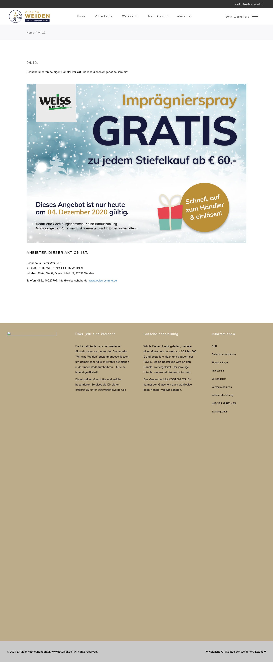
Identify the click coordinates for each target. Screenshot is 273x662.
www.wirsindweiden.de (112, 389)
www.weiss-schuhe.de (103, 280)
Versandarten (219, 379)
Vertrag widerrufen (222, 387)
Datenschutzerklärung (224, 354)
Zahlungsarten (220, 411)
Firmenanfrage (220, 362)
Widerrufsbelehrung (222, 395)
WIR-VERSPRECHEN (224, 403)
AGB (214, 346)
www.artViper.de (62, 651)
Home (30, 32)
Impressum (218, 370)
